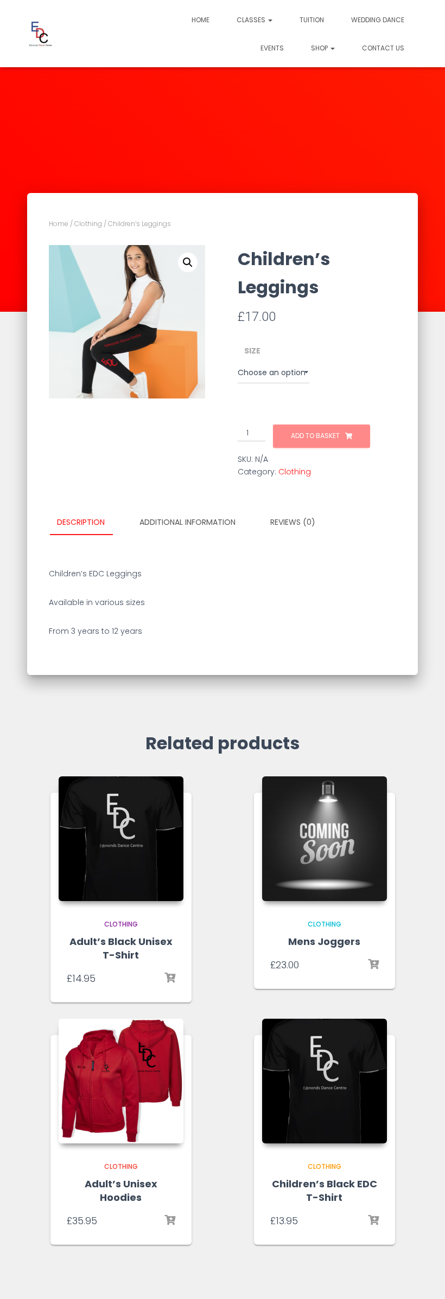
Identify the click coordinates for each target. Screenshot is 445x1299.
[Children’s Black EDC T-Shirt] (324, 1081)
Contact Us (383, 48)
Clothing (88, 223)
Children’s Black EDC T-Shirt (324, 1190)
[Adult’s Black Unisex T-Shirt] (121, 838)
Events (272, 48)
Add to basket (315, 435)
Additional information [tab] (187, 522)
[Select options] (169, 978)
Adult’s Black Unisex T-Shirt (121, 948)
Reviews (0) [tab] (292, 522)
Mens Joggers (324, 941)
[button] (269, 19)
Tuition (312, 19)
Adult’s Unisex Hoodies (121, 1190)
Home (200, 19)
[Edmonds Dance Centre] (40, 33)
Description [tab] (81, 522)
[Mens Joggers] (324, 838)
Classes (252, 19)
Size (252, 350)
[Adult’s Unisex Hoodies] (121, 1081)
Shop (320, 48)
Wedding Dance (377, 19)
